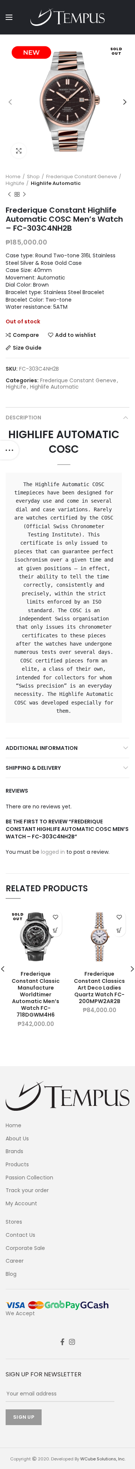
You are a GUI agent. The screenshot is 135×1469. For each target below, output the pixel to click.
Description (23, 417)
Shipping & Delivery (33, 768)
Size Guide (27, 347)
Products (17, 1164)
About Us (17, 1138)
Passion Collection (29, 1177)
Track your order (27, 1190)
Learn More (55, 930)
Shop (33, 176)
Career (15, 1261)
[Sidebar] (9, 450)
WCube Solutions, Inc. (102, 1459)
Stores (14, 1222)
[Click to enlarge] (18, 150)
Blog (11, 1274)
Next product (24, 194)
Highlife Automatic (56, 183)
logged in (53, 852)
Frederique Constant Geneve (81, 176)
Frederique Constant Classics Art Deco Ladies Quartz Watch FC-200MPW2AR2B (99, 987)
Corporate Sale (25, 1248)
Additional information (42, 748)
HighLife (15, 183)
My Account (21, 1203)
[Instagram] (72, 1341)
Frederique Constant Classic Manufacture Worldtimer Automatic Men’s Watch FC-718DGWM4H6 (36, 994)
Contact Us (20, 1235)
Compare (26, 335)
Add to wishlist (75, 335)
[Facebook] (62, 1341)
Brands (14, 1151)
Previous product (9, 194)
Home (13, 176)
